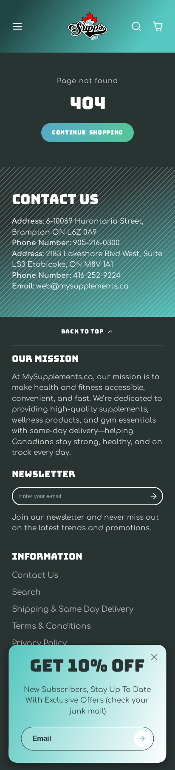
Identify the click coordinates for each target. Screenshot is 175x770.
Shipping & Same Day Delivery (72, 609)
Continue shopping (87, 132)
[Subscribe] (153, 496)
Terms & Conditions (51, 626)
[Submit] (142, 739)
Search (26, 592)
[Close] (154, 657)
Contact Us (35, 575)
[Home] (87, 26)
